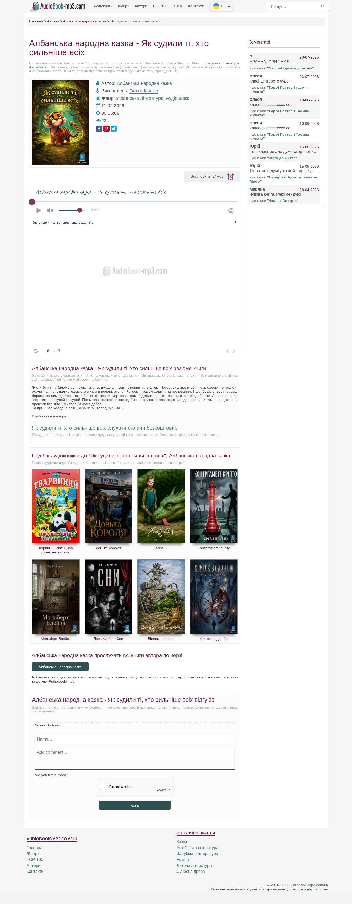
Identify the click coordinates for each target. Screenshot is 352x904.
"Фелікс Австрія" (282, 201)
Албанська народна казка (144, 83)
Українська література (221, 63)
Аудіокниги (102, 6)
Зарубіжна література (197, 853)
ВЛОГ (178, 6)
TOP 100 (159, 6)
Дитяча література (194, 865)
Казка (182, 842)
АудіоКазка (38, 67)
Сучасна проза (191, 871)
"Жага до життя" (282, 158)
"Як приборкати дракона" (290, 68)
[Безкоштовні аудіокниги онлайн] (58, 6)
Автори (141, 6)
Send (134, 805)
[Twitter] (114, 129)
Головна (35, 847)
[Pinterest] (106, 129)
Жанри (123, 6)
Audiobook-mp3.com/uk (308, 885)
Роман (183, 859)
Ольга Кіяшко (143, 90)
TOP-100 (35, 859)
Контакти (196, 6)
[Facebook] (99, 129)
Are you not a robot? (51, 775)
